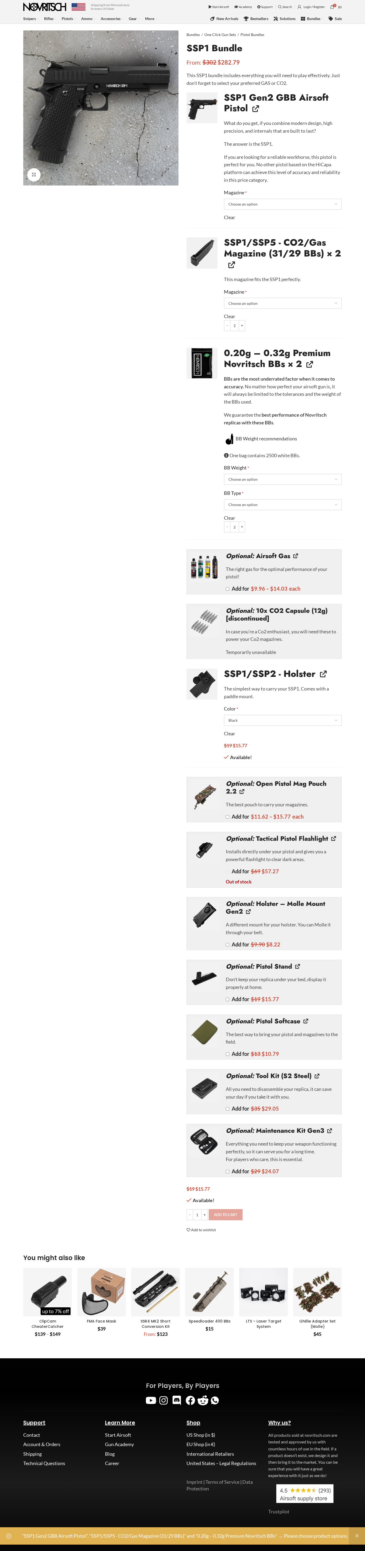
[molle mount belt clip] (204, 915)
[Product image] (47, 1292)
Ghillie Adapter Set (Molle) (317, 1324)
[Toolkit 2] (204, 1087)
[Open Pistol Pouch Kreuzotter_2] (204, 795)
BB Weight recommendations (266, 438)
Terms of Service (222, 1482)
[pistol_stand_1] (204, 978)
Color (231, 709)
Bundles (193, 34)
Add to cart (225, 1215)
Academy (245, 7)
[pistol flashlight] (204, 850)
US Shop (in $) (201, 1435)
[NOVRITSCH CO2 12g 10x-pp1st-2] (204, 622)
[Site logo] (44, 6)
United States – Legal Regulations (221, 1463)
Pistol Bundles (252, 34)
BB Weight (236, 468)
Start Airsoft (220, 7)
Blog (110, 1454)
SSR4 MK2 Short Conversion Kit (155, 1324)
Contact (31, 1435)
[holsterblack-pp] (202, 684)
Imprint (195, 1482)
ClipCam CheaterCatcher (48, 1324)
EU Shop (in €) (201, 1444)
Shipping (32, 1454)
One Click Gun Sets (220, 34)
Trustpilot (278, 1511)
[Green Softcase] (204, 1032)
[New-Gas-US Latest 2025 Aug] (204, 567)
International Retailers (210, 1454)
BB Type (233, 493)
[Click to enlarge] (34, 174)
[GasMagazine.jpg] (202, 252)
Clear (229, 217)
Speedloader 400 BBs (210, 1321)
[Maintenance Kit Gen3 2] (204, 1142)
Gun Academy (119, 1444)
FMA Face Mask (101, 1321)
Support (267, 7)
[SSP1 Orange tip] (202, 107)
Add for (265, 588)
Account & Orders (41, 1444)
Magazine (235, 192)
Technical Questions (44, 1463)
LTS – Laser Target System (263, 1324)
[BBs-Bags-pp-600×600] (202, 363)
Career (112, 1463)
